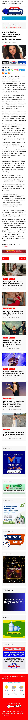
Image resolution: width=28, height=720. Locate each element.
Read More (5, 246)
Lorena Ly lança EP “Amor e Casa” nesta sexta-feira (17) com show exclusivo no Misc (13, 283)
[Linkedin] (9, 70)
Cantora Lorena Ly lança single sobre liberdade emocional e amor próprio (13, 313)
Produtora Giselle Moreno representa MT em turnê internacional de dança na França (12, 343)
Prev (6, 258)
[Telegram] (23, 70)
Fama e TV (11, 278)
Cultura (5, 278)
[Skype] (20, 70)
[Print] (3, 73)
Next (22, 258)
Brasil (12, 398)
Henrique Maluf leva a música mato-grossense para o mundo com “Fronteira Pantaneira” (13, 373)
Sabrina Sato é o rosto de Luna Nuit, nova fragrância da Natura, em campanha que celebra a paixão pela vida (13, 403)
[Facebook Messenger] (6, 73)
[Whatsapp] (12, 70)
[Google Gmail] (15, 70)
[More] (9, 73)
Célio (6, 288)
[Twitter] (6, 70)
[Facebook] (3, 70)
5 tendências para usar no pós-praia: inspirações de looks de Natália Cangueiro (13, 434)
